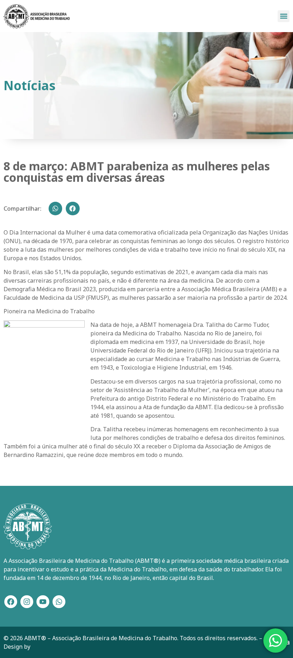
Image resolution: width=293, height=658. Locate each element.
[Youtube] (43, 602)
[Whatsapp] (59, 602)
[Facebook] (11, 602)
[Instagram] (27, 602)
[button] (283, 16)
